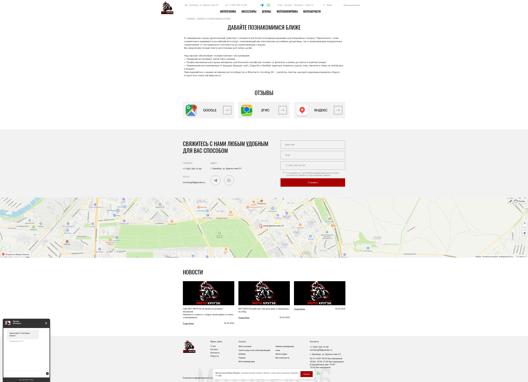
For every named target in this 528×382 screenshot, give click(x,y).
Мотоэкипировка (247, 361)
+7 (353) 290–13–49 (237, 5)
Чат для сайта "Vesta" (26, 379)
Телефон (187, 163)
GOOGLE (210, 110)
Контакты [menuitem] (298, 5)
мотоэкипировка (287, 11)
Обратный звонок (351, 5)
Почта (186, 177)
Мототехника (228, 11)
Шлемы (266, 11)
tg (261, 5)
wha (268, 5)
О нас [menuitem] (280, 5)
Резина (242, 358)
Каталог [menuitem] (288, 5)
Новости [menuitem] (309, 5)
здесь (220, 375)
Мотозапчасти (312, 11)
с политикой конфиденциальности (316, 173)
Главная (190, 19)
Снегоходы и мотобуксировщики (254, 350)
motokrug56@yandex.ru (194, 182)
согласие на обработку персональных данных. (308, 175)
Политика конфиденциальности (198, 378)
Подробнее (188, 323)
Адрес (214, 163)
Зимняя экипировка (285, 346)
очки (278, 350)
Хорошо (306, 374)
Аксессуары (248, 11)
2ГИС (265, 110)
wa (318, 373)
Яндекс (321, 110)
